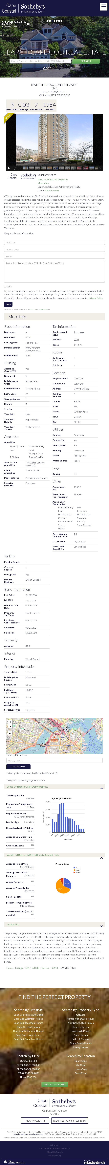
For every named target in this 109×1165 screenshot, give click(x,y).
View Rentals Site (35, 1120)
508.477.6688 (19, 21)
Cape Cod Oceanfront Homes (28, 1039)
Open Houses (81, 1035)
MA (27, 967)
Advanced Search (56, 67)
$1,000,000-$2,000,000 (28, 1069)
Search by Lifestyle (28, 1010)
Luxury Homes (80, 1047)
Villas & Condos (81, 1039)
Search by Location (80, 1056)
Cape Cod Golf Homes (28, 1027)
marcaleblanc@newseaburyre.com (28, 1134)
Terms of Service (43, 309)
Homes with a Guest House (81, 1019)
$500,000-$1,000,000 (28, 1073)
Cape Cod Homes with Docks (28, 1015)
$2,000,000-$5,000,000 (28, 1065)
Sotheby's (54, 1145)
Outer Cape (81, 1073)
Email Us (7, 24)
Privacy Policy (96, 298)
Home (9, 967)
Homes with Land (81, 1027)
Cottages (80, 1015)
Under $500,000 (28, 1077)
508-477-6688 (52, 190)
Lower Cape (81, 1069)
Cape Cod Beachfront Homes (28, 1023)
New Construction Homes (81, 1023)
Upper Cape (81, 1061)
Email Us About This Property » (53, 179)
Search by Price (28, 1056)
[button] (86, 61)
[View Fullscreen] (10, 732)
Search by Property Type (80, 1010)
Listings (19, 967)
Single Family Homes (81, 1043)
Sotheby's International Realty (54, 1148)
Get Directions (18, 766)
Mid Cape (81, 1065)
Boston (45, 967)
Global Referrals (54, 1152)
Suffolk (35, 967)
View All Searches (54, 1084)
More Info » (43, 183)
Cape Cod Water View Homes (28, 1031)
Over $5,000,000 (28, 1061)
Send (8, 304)
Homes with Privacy (81, 1031)
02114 (55, 967)
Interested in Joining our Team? (70, 1120)
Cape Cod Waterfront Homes (28, 1019)
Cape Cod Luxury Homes (28, 1035)
